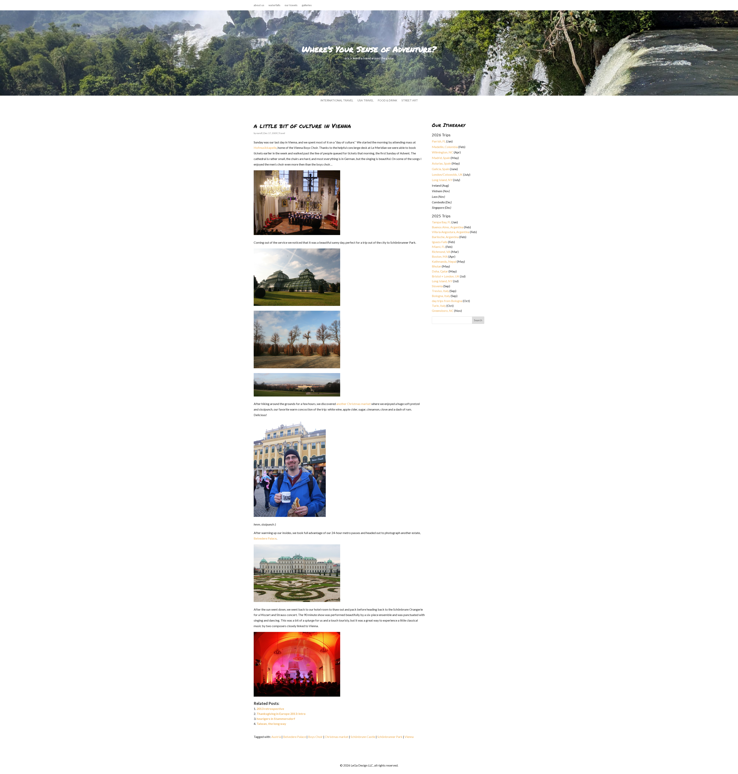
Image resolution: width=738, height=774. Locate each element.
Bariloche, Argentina (445, 237)
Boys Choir (315, 736)
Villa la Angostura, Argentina (450, 232)
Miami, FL (438, 246)
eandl (259, 133)
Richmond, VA (441, 251)
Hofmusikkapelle (265, 147)
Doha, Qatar (440, 271)
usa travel (365, 100)
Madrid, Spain (441, 158)
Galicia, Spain (440, 169)
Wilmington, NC (442, 152)
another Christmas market (353, 404)
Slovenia (437, 286)
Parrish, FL (439, 141)
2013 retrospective (270, 708)
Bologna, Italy (441, 296)
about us (259, 5)
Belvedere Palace (265, 538)
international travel (336, 100)
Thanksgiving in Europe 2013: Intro (281, 713)
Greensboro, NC (443, 310)
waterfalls (274, 5)
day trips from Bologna (447, 301)
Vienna (409, 736)
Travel (282, 133)
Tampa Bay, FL (441, 222)
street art (409, 100)
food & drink (387, 100)
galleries (307, 5)
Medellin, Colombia (445, 147)
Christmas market (336, 736)
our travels (291, 5)
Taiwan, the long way (271, 723)
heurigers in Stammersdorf (276, 718)
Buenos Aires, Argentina (447, 227)
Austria (276, 736)
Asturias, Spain (441, 163)
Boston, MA (440, 256)
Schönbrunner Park (389, 736)
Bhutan (436, 266)
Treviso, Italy (440, 291)
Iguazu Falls (439, 242)
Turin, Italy (439, 305)
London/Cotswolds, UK (447, 174)
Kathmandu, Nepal (444, 261)
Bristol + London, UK (445, 276)
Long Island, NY (442, 180)
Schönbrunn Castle (363, 736)
